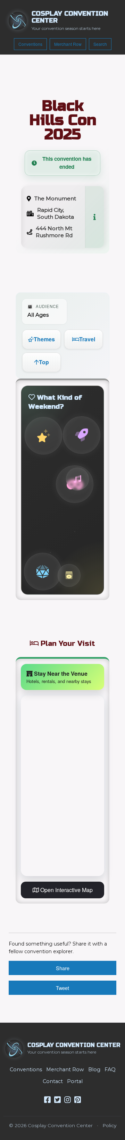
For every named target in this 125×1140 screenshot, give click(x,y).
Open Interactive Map (66, 890)
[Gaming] (42, 571)
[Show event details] (94, 217)
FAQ (110, 1069)
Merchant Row (68, 44)
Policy (109, 1125)
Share (62, 968)
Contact (53, 1081)
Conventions (30, 44)
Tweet (62, 987)
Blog (94, 1069)
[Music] (77, 478)
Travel (87, 339)
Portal (75, 1081)
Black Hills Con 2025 (62, 120)
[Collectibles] (69, 575)
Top (44, 362)
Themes (44, 339)
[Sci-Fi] (81, 435)
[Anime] (43, 436)
